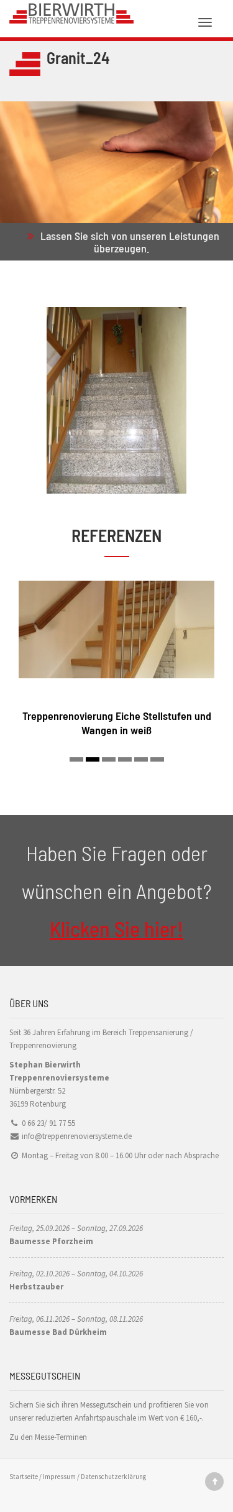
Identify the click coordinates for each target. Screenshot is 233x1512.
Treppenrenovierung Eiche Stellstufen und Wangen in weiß (116, 723)
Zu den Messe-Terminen (48, 1437)
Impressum (59, 1476)
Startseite (23, 1476)
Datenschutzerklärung (113, 1476)
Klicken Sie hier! (116, 928)
